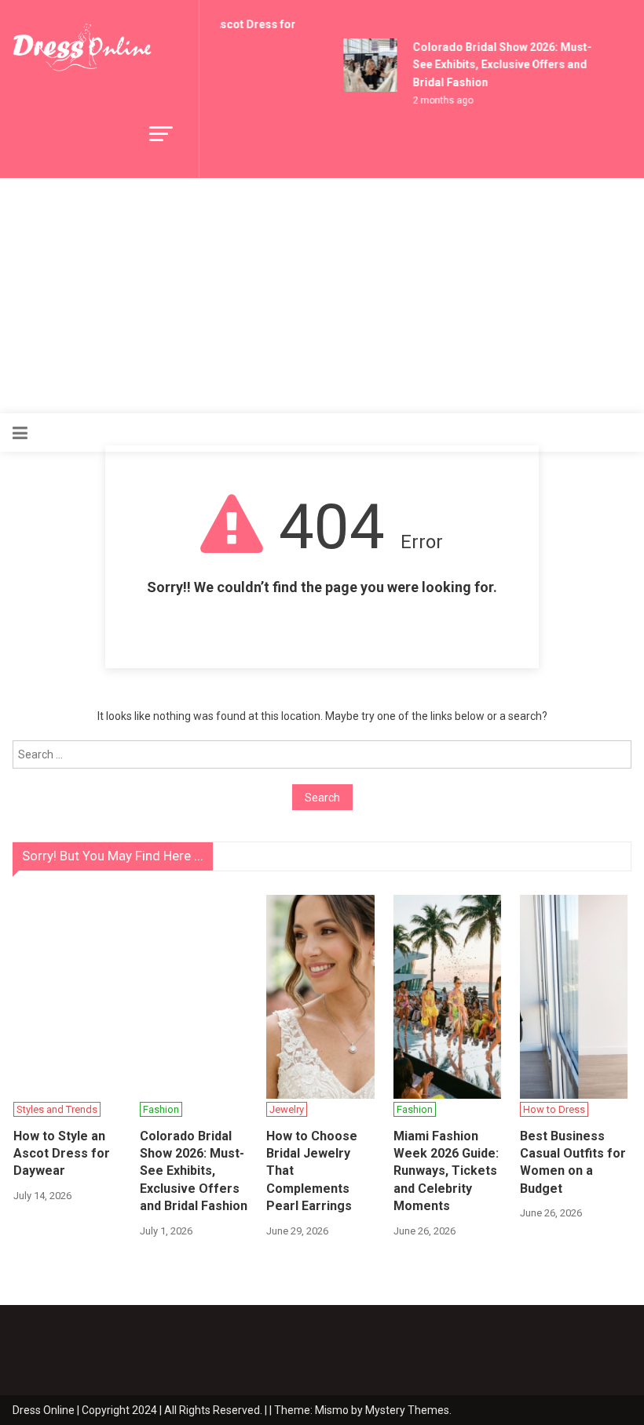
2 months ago (439, 100)
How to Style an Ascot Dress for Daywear (61, 1154)
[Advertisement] (322, 295)
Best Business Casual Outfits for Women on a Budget (573, 1162)
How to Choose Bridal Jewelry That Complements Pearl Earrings (311, 1171)
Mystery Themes (407, 1410)
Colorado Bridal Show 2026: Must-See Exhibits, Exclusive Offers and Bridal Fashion (498, 65)
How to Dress (554, 1109)
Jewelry (286, 1109)
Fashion (161, 1109)
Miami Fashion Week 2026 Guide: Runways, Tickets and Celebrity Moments (446, 1171)
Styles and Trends (56, 1109)
